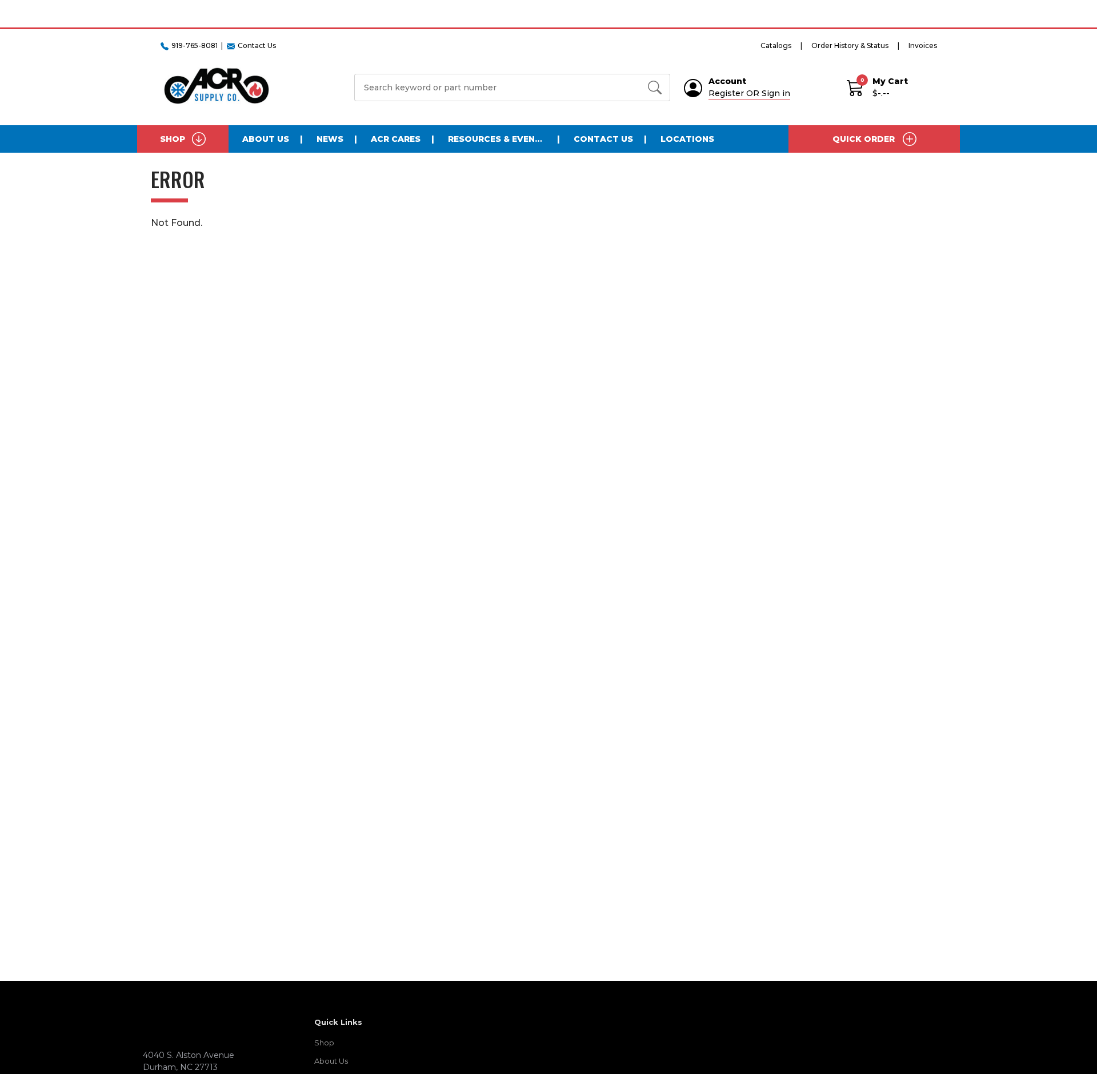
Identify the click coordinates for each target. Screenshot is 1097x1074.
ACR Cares (396, 139)
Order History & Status (849, 45)
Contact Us (603, 139)
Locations (687, 139)
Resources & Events (497, 139)
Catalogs (775, 45)
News (330, 139)
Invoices (922, 45)
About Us (265, 139)
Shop (324, 1042)
